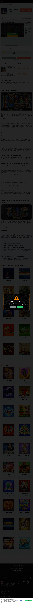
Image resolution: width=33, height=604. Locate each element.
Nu (13, 307)
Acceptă (29, 600)
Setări (21, 600)
